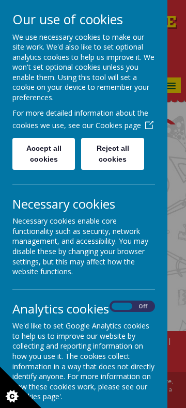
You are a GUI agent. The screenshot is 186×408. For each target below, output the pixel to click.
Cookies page (118, 125)
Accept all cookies (43, 153)
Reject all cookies (113, 153)
